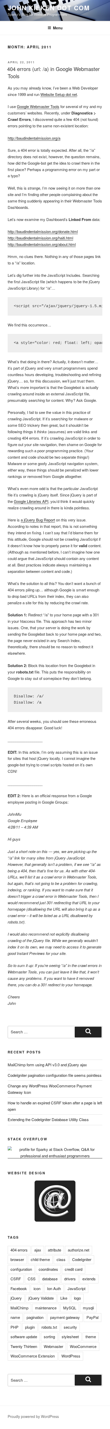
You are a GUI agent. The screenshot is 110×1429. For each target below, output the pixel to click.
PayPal (92, 1317)
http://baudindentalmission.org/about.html (42, 244)
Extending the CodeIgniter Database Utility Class (48, 1119)
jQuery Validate (41, 1298)
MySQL (69, 1307)
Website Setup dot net (58, 94)
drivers (70, 1278)
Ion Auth (54, 1288)
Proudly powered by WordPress (33, 1416)
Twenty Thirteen (23, 1346)
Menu (58, 27)
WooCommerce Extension (32, 1356)
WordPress (70, 1356)
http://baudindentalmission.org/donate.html (43, 231)
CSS (32, 1278)
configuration (21, 1269)
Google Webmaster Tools (38, 106)
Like (63, 1298)
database (50, 1278)
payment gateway (65, 1317)
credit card (73, 1269)
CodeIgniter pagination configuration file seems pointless (55, 1075)
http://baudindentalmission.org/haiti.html (40, 238)
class (61, 1259)
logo (77, 1298)
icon (37, 1288)
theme (90, 1336)
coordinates (48, 1269)
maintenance (46, 1307)
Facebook (18, 1288)
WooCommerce (83, 1346)
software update (23, 1336)
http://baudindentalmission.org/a (34, 138)
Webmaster (53, 1346)
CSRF (15, 1278)
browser (17, 1259)
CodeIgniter (81, 1259)
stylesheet (70, 1336)
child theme (40, 1259)
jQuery (16, 1298)
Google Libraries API (31, 501)
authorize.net (78, 1250)
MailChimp (19, 1307)
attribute (54, 1250)
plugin (30, 1327)
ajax (37, 1250)
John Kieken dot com (49, 7)
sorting (49, 1336)
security (70, 1327)
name (15, 1317)
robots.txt (49, 1327)
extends (89, 1278)
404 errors (19, 1250)
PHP (14, 1327)
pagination (35, 1317)
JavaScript (76, 1288)
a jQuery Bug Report (38, 519)
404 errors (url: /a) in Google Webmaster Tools (53, 72)
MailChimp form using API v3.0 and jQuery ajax (47, 1064)
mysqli (88, 1307)
